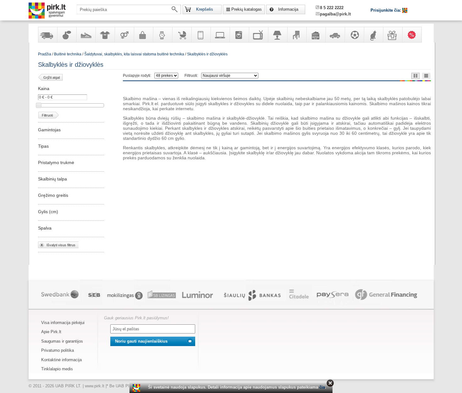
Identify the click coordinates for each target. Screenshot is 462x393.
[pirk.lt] (137, 388)
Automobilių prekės (335, 34)
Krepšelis (204, 9)
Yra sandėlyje (47, 34)
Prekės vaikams (182, 34)
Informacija (288, 9)
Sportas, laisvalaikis (354, 34)
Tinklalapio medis (57, 369)
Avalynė (86, 34)
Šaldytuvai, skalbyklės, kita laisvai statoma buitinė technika (134, 54)
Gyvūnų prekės (373, 34)
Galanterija (143, 34)
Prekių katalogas (246, 9)
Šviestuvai (277, 34)
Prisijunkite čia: (386, 10)
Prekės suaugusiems (124, 34)
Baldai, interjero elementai (297, 34)
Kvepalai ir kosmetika (67, 34)
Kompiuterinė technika (220, 34)
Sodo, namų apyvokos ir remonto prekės (316, 34)
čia (322, 387)
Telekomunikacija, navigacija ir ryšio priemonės (201, 34)
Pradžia (44, 54)
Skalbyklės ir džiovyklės (207, 54)
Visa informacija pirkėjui (63, 322)
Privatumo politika (57, 350)
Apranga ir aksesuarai (105, 34)
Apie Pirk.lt (51, 331)
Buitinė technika (239, 34)
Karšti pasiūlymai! (414, 34)
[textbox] (129, 9)
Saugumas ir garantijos (62, 341)
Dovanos (392, 34)
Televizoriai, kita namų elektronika (258, 34)
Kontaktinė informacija (61, 359)
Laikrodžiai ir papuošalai (162, 34)
